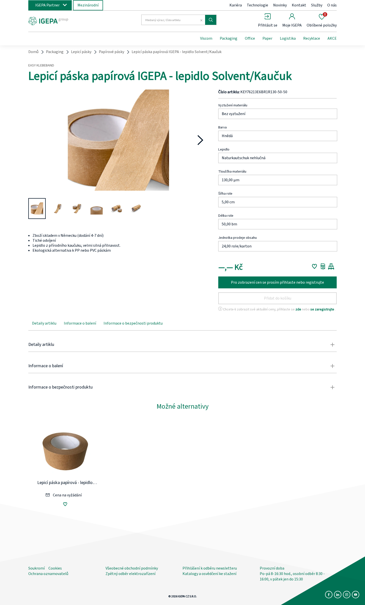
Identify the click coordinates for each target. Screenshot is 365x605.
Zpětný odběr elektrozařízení (130, 573)
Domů (33, 52)
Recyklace (311, 38)
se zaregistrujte (322, 309)
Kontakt (299, 5)
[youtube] (355, 594)
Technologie (257, 5)
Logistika (288, 38)
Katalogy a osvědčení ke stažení (209, 573)
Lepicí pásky (81, 52)
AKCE (332, 38)
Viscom (206, 38)
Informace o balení (80, 323)
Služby (316, 5)
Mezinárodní (88, 5)
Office (250, 38)
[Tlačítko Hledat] (210, 20)
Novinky (280, 5)
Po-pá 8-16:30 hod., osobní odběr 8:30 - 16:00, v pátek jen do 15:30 (292, 576)
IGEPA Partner (47, 5)
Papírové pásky (111, 52)
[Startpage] (69, 21)
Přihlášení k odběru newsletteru (209, 568)
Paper (267, 38)
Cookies (55, 568)
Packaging (228, 38)
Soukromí (36, 568)
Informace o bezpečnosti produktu (133, 323)
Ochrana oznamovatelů (48, 573)
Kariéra (235, 5)
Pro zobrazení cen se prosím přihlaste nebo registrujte (277, 282)
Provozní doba (272, 568)
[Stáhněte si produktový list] (323, 266)
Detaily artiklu (44, 323)
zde (298, 309)
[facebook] (328, 594)
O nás (332, 5)
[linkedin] (337, 594)
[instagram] (346, 594)
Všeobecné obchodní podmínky (132, 568)
